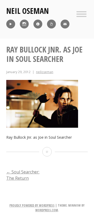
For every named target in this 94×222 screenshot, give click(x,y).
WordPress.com (46, 210)
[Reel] (10, 24)
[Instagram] (24, 24)
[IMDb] (38, 24)
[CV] (51, 24)
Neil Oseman (27, 10)
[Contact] (65, 24)
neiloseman (44, 72)
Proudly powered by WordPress (32, 205)
